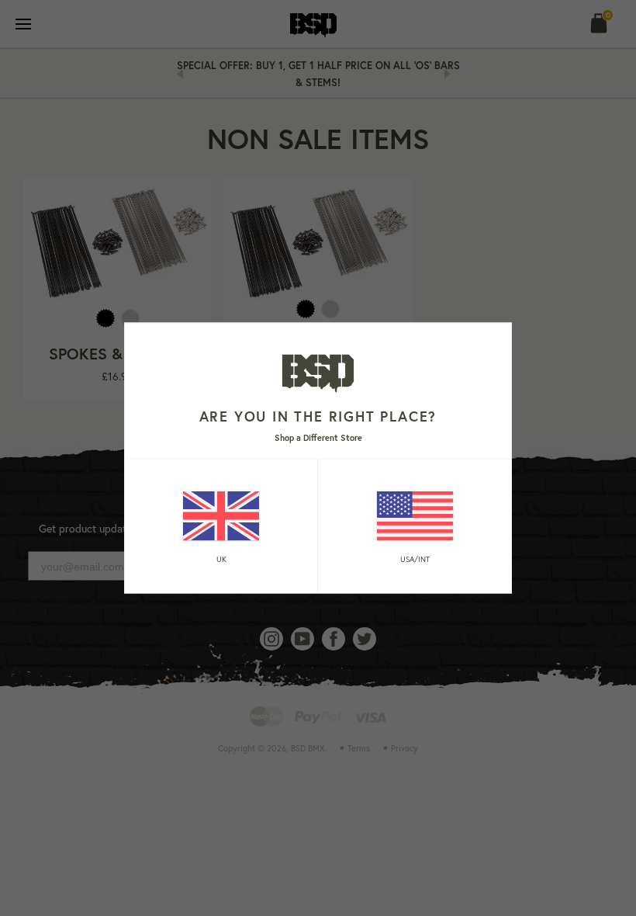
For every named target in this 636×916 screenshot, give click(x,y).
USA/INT (415, 558)
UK (221, 558)
